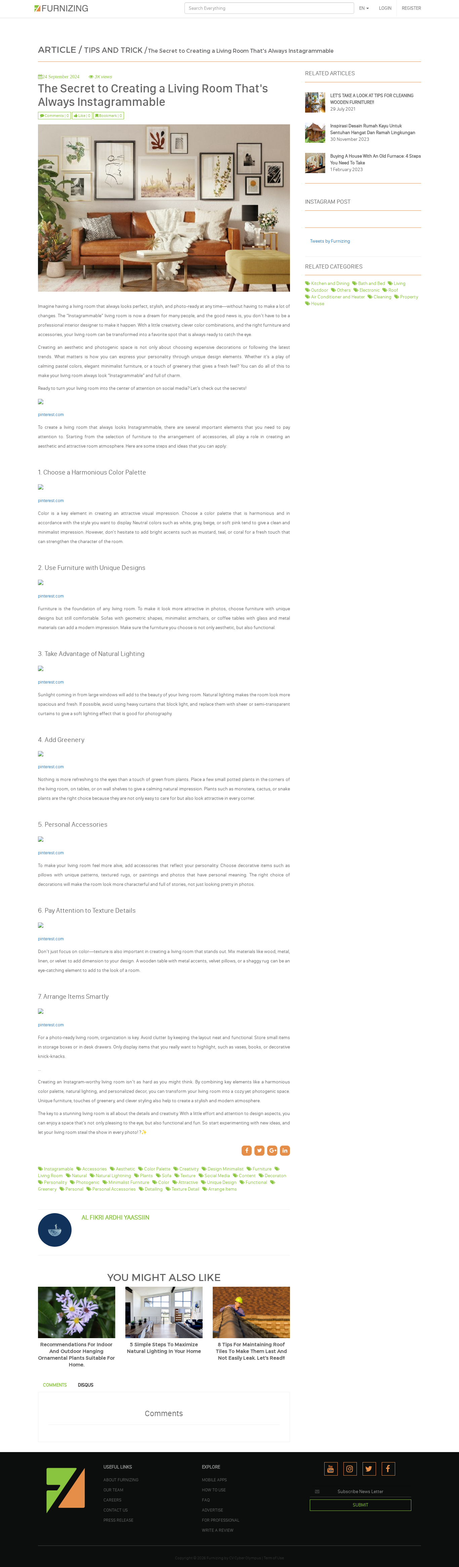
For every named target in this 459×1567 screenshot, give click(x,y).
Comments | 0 (56, 115)
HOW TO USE (214, 1489)
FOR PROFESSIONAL (220, 1520)
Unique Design (221, 1182)
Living (399, 283)
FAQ (206, 1499)
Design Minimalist (225, 1169)
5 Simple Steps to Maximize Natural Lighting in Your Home (164, 1348)
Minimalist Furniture (128, 1182)
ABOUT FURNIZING (120, 1479)
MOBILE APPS (214, 1479)
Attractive (187, 1182)
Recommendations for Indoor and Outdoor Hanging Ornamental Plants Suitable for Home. (76, 1355)
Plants (146, 1176)
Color (163, 1182)
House (317, 303)
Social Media (217, 1176)
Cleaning (382, 297)
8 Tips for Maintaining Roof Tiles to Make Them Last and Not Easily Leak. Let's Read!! (251, 1351)
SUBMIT (360, 1505)
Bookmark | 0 (110, 115)
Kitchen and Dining (329, 283)
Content (247, 1176)
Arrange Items (222, 1189)
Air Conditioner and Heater (337, 297)
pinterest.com (51, 500)
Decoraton (275, 1176)
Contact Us (115, 1510)
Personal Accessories (113, 1189)
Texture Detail (185, 1189)
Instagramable (58, 1169)
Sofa (166, 1176)
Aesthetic (125, 1169)
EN (362, 8)
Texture (187, 1176)
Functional (256, 1182)
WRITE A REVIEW (218, 1530)
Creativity (188, 1169)
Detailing (153, 1189)
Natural (79, 1176)
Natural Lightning (113, 1176)
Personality (55, 1182)
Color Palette (156, 1169)
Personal (74, 1189)
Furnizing (215, 1558)
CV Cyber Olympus (245, 1558)
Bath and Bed (371, 283)
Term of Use (274, 1558)
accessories (94, 1169)
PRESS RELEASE (118, 1520)
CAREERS (112, 1499)
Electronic (369, 290)
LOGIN (385, 8)
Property (408, 297)
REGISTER (411, 8)
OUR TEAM (113, 1489)
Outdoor (319, 290)
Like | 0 (84, 115)
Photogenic (87, 1182)
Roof (392, 290)
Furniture (262, 1169)
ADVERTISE (212, 1510)
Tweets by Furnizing (330, 241)
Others (343, 290)
